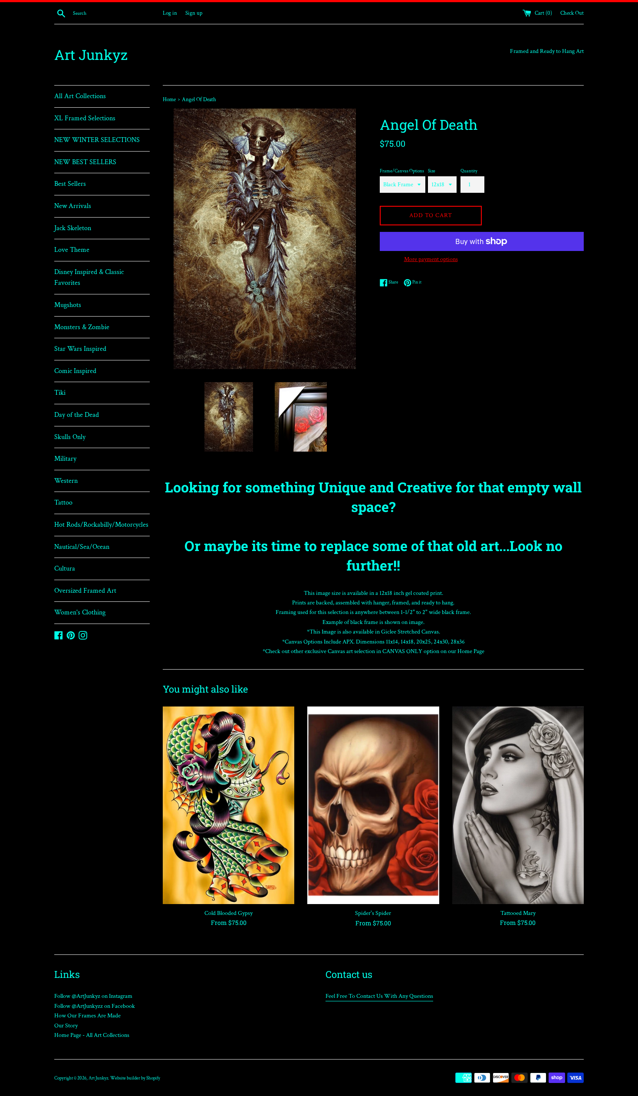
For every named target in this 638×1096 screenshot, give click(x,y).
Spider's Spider (373, 913)
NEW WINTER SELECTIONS (97, 140)
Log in (170, 13)
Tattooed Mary (518, 913)
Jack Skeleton (72, 228)
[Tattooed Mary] (518, 805)
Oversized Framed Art (85, 590)
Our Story (66, 1026)
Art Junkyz (91, 54)
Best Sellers (70, 183)
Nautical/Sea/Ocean (81, 546)
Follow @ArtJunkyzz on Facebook (94, 1006)
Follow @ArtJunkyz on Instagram (93, 996)
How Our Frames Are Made (87, 1016)
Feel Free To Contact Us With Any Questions (379, 996)
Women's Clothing (79, 612)
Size (431, 171)
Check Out (572, 13)
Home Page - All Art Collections (91, 1035)
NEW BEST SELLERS (85, 162)
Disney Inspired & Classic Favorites (89, 277)
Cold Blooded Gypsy (228, 913)
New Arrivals (72, 206)
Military (65, 458)
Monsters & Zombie (81, 327)
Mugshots (67, 305)
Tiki (60, 392)
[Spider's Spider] (373, 805)
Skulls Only (70, 437)
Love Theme (71, 249)
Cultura (64, 568)
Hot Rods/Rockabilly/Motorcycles (101, 524)
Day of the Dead (76, 414)
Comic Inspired (75, 371)
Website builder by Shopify (135, 1078)
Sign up (193, 13)
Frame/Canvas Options (402, 171)
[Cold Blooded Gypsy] (228, 805)
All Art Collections (80, 96)
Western (66, 480)
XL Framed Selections (84, 118)
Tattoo (63, 502)
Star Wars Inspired (80, 348)
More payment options (431, 259)
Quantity (468, 171)
